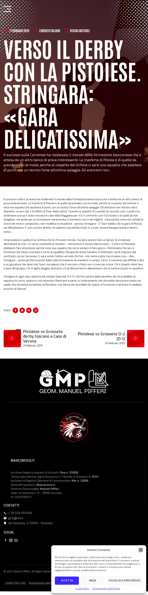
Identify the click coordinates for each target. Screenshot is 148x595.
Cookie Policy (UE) (15, 583)
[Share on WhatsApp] (35, 310)
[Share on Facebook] (15, 310)
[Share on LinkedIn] (29, 310)
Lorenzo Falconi (49, 30)
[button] (141, 550)
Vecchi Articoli (80, 30)
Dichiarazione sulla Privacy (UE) (47, 583)
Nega (92, 580)
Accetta (67, 580)
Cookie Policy (82, 588)
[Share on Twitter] (22, 310)
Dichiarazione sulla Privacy (106, 588)
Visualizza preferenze (124, 580)
